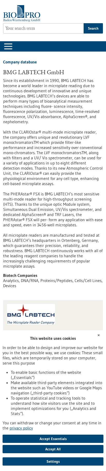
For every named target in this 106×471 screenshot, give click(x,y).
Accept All (53, 449)
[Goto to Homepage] (23, 13)
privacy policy (21, 428)
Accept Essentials (53, 438)
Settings (53, 461)
